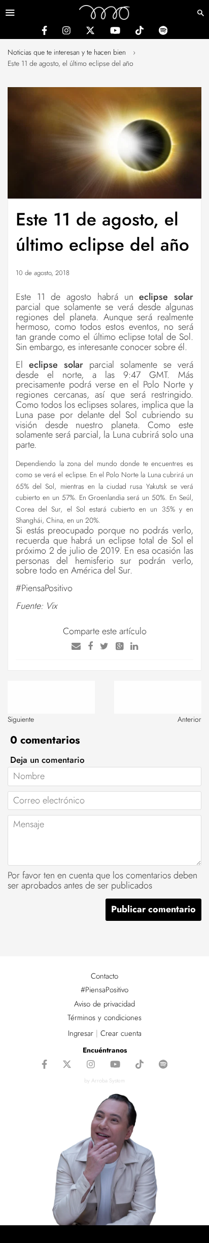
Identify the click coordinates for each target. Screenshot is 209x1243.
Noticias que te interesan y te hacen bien (67, 52)
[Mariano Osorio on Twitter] (90, 32)
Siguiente (21, 719)
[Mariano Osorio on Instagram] (66, 32)
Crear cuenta (121, 1033)
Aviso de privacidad (104, 1003)
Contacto (104, 976)
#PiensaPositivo (104, 989)
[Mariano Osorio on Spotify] (163, 32)
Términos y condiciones (104, 1017)
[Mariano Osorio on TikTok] (139, 32)
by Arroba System (104, 1080)
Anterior (189, 719)
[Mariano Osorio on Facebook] (44, 32)
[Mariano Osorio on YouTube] (115, 32)
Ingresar (80, 1033)
